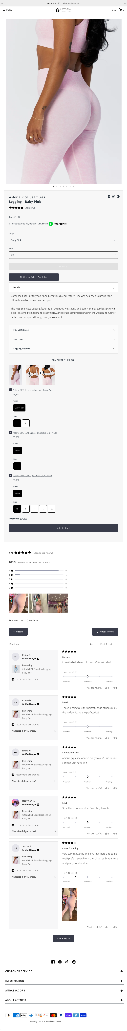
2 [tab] (57, 186)
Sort (92, 644)
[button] (22, 208)
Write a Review (108, 633)
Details (16, 287)
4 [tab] (63, 186)
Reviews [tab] (16, 622)
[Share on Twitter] (113, 196)
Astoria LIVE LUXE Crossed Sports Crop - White (35, 432)
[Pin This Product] (118, 196)
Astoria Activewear (54, 1021)
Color (11, 233)
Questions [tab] (32, 622)
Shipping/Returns (21, 348)
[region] (38, 603)
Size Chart (18, 339)
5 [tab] (66, 186)
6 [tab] (70, 186)
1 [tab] (53, 186)
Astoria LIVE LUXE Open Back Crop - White (32, 475)
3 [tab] (60, 186)
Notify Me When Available (34, 277)
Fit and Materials (21, 330)
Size (11, 248)
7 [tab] (73, 186)
